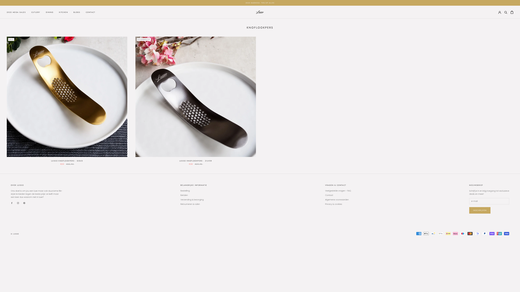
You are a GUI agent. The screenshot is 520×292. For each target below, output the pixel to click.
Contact (90, 12)
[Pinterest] (24, 203)
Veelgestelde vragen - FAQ (338, 190)
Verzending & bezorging (192, 199)
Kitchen (63, 12)
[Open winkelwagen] (512, 12)
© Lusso (15, 234)
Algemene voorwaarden (337, 199)
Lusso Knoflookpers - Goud (67, 161)
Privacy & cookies (333, 204)
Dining (49, 12)
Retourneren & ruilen (190, 204)
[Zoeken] (505, 12)
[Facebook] (12, 203)
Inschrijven (480, 210)
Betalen (184, 195)
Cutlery (35, 12)
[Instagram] (18, 203)
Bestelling (185, 190)
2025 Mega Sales (16, 12)
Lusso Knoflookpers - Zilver (195, 161)
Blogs (77, 12)
